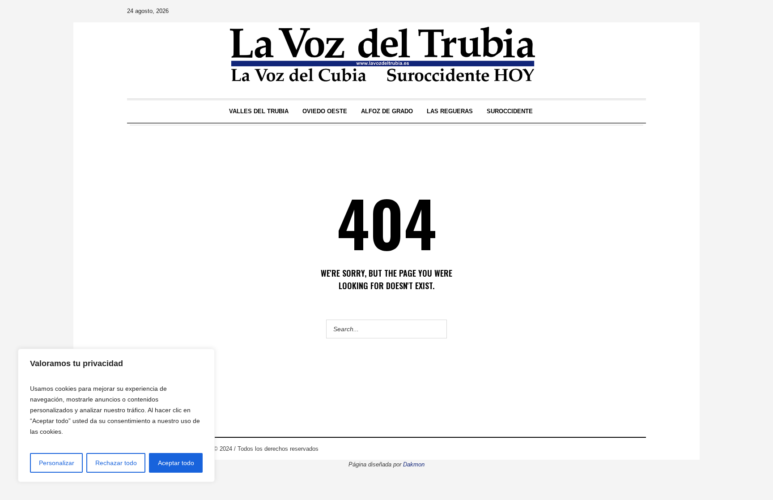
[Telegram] (626, 11)
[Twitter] (601, 11)
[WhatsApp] (638, 11)
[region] (116, 415)
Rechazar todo (116, 462)
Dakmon (414, 464)
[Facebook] (576, 11)
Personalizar (56, 462)
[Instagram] (588, 11)
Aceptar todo (176, 462)
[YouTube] (613, 11)
